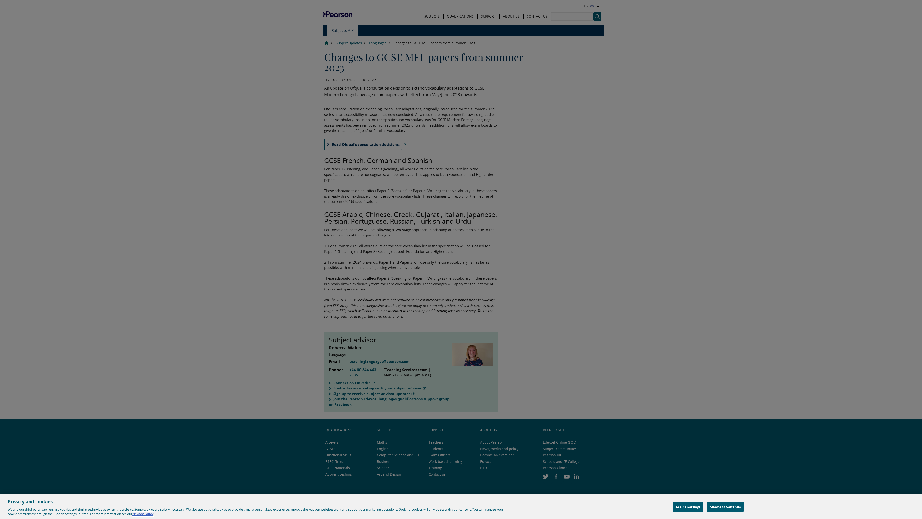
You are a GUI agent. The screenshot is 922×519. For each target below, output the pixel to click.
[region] (461, 506)
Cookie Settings (688, 507)
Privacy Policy (142, 514)
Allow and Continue (725, 507)
